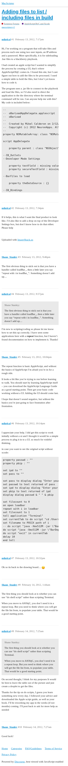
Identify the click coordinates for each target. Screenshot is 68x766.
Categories (16, 748)
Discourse (20, 761)
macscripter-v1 (8, 27)
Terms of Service (53, 748)
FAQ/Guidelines (33, 748)
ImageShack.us (25, 239)
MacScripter (8, 3)
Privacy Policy (9, 754)
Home (5, 748)
